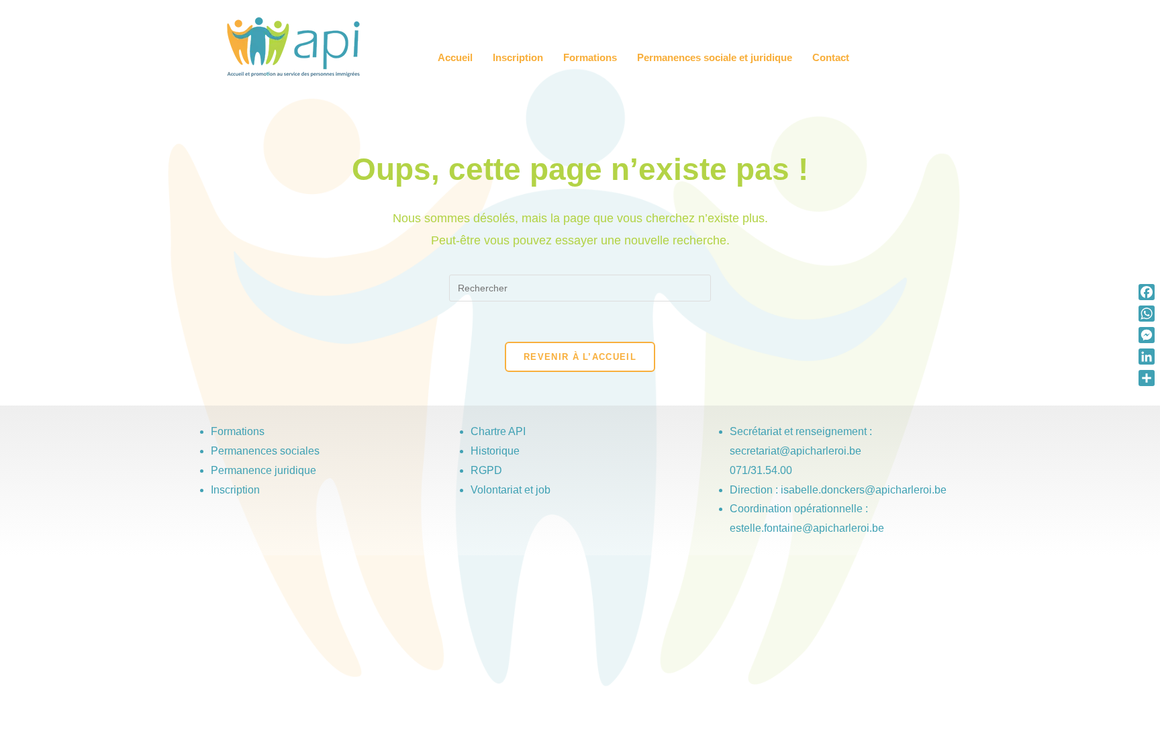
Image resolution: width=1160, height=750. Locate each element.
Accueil (455, 57)
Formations (590, 57)
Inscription (518, 57)
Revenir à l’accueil (580, 357)
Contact (830, 57)
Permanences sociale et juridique (714, 57)
